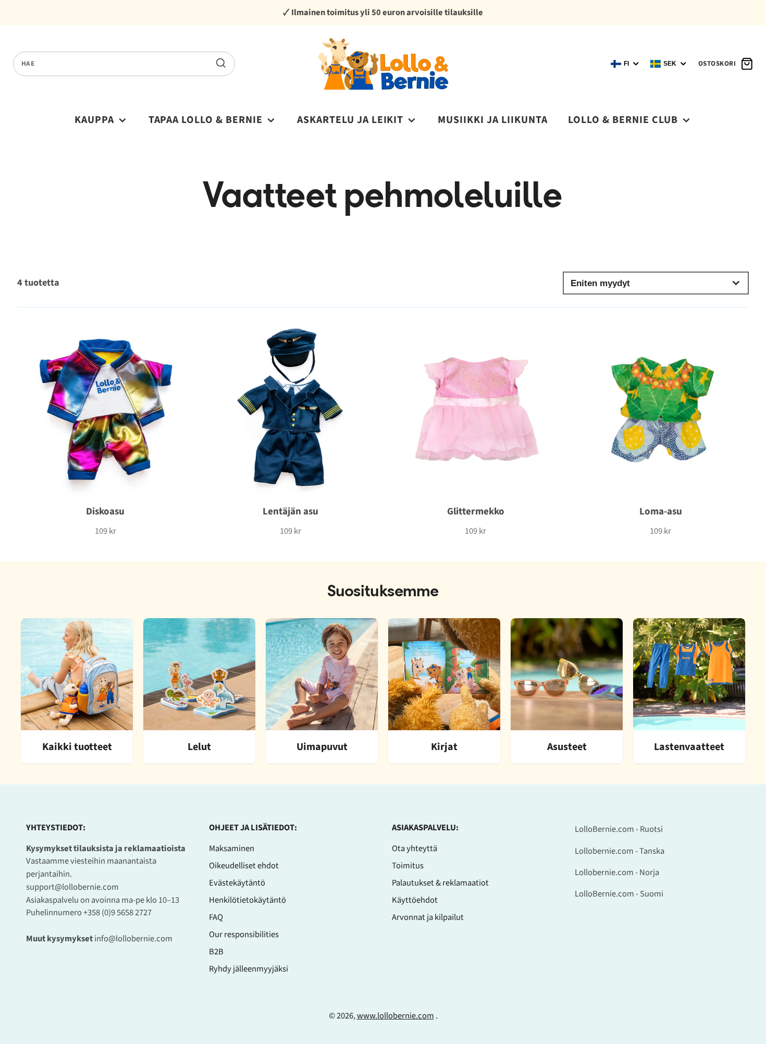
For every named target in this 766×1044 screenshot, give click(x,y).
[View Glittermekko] (475, 428)
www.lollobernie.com (395, 1016)
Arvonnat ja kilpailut (428, 917)
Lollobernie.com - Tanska (619, 851)
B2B (216, 951)
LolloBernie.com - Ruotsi (619, 829)
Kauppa (94, 120)
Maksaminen (231, 848)
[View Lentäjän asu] (290, 428)
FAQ (216, 917)
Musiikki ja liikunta (493, 120)
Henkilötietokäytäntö (247, 900)
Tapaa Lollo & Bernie (206, 120)
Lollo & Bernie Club (623, 120)
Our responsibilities (244, 934)
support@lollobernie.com (72, 887)
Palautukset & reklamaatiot (440, 883)
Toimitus (408, 865)
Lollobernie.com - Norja (617, 872)
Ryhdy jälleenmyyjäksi (248, 969)
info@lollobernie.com (133, 938)
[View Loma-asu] (660, 428)
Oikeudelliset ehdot (244, 865)
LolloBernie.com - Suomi (619, 894)
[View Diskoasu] (105, 428)
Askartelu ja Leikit (350, 120)
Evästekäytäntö (237, 883)
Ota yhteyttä (414, 848)
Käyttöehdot (415, 900)
